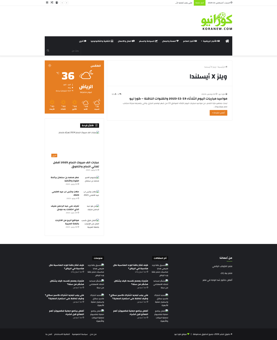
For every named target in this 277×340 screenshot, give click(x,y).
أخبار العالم (188, 41)
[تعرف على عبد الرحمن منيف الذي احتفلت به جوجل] (90, 210)
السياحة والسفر (147, 41)
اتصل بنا (49, 334)
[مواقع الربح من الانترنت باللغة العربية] (90, 225)
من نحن (93, 334)
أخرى (81, 41)
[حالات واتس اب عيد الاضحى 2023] (90, 196)
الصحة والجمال (169, 41)
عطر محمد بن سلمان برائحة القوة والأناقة (65, 179)
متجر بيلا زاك (226, 273)
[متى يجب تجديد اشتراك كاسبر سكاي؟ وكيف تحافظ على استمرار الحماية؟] (159, 300)
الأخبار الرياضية (210, 41)
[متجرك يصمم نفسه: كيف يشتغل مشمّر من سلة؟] (159, 285)
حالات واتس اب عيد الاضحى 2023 (65, 193)
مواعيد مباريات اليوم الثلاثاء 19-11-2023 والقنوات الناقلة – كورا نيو (178, 99)
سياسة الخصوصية (80, 334)
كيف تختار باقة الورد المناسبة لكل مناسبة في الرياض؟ (130, 267)
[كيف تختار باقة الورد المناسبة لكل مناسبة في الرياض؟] (159, 270)
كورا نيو (221, 94)
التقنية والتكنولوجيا (101, 41)
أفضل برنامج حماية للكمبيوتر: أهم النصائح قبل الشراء (130, 312)
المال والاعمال (125, 41)
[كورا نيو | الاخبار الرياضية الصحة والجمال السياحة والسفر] (216, 21)
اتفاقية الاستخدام (62, 334)
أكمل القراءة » (218, 113)
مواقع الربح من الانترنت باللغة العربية (67, 222)
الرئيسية (221, 67)
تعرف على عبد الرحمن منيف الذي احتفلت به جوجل (65, 208)
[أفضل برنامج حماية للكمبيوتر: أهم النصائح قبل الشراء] (159, 316)
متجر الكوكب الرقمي (222, 266)
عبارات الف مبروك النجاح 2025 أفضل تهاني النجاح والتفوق (76, 164)
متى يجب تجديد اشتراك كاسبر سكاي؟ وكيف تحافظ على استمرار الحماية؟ (160, 3)
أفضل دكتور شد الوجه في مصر (217, 280)
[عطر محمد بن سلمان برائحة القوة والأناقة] (90, 182)
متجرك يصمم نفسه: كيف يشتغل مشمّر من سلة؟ (131, 282)
